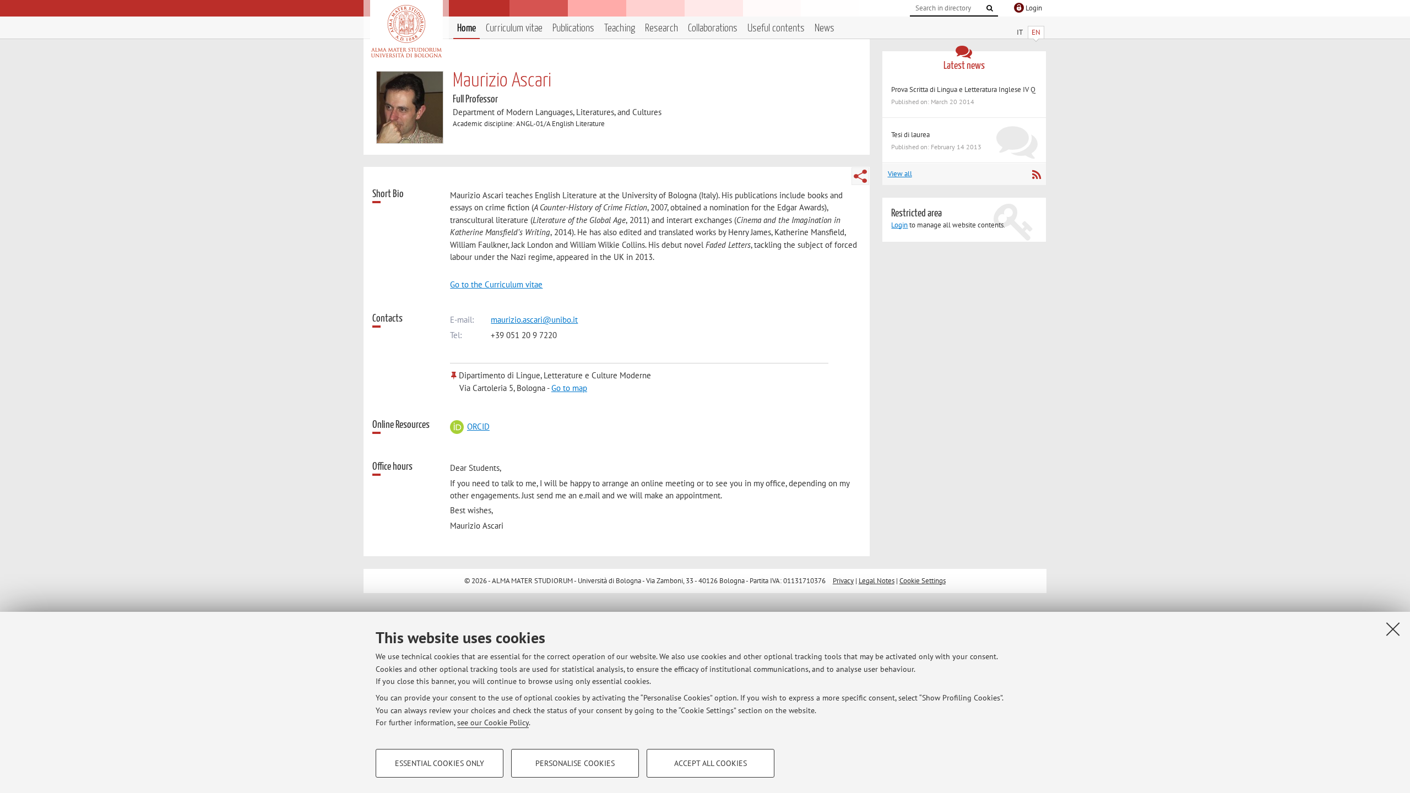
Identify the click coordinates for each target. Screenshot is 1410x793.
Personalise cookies (575, 763)
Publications (573, 28)
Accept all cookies (710, 763)
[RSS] (1036, 174)
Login (899, 225)
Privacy (843, 580)
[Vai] (989, 8)
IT (1020, 32)
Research (661, 28)
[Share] (860, 176)
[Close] (1393, 629)
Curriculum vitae (514, 28)
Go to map (569, 388)
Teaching (619, 28)
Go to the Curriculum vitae (496, 284)
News (824, 28)
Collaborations (712, 28)
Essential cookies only (439, 763)
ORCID (478, 426)
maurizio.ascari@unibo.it (534, 319)
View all (900, 173)
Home (466, 28)
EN (1036, 32)
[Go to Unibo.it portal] (406, 31)
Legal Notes (876, 580)
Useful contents (776, 28)
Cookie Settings (922, 580)
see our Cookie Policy (493, 722)
